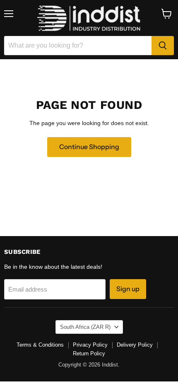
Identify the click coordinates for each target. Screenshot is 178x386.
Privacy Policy (90, 345)
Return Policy (89, 353)
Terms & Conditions (40, 345)
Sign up (128, 289)
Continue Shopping (89, 147)
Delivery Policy (135, 345)
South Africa (85, 327)
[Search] (163, 45)
